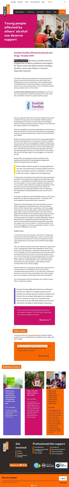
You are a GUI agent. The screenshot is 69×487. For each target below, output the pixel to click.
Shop (43, 2)
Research (20, 2)
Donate (62, 12)
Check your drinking (56, 451)
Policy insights (38, 453)
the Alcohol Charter (34, 335)
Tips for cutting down (57, 453)
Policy (26, 2)
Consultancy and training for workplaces (41, 449)
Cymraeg (13, 2)
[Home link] (7, 451)
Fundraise (20, 453)
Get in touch (43, 355)
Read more (44, 319)
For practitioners (38, 447)
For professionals (35, 2)
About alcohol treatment (58, 449)
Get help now (55, 447)
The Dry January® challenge (22, 455)
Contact (19, 451)
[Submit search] (64, 1)
